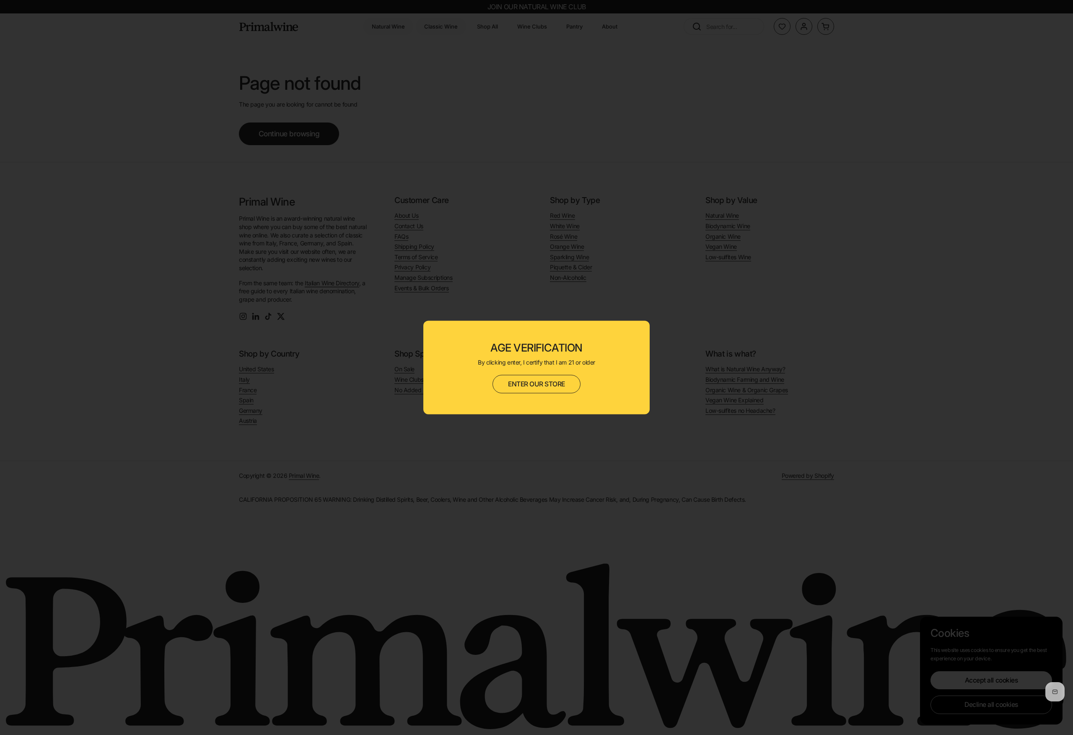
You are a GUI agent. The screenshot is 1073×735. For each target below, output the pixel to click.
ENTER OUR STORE (536, 384)
